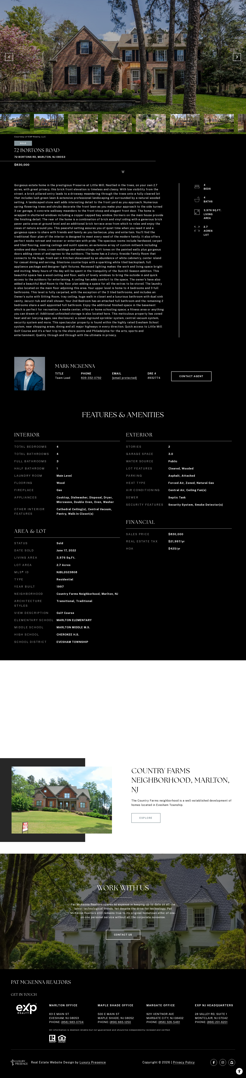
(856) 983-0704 (72, 1022)
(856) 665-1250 (120, 1022)
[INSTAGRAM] (222, 1062)
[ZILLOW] (231, 1062)
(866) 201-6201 (217, 1022)
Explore (145, 818)
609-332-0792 (91, 377)
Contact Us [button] (123, 934)
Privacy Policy (184, 1062)
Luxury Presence (92, 1062)
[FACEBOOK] (213, 1062)
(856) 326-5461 (169, 1022)
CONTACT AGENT (191, 376)
